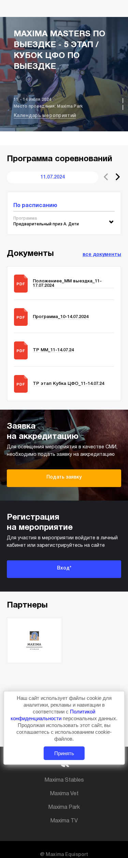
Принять (64, 753)
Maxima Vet (64, 793)
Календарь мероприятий (45, 116)
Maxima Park (64, 807)
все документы (102, 255)
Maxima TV (64, 821)
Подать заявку (64, 477)
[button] (117, 176)
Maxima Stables (64, 780)
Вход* (64, 568)
